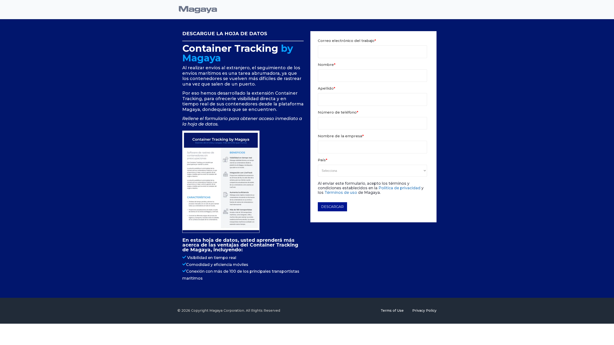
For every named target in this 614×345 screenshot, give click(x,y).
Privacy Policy (424, 310)
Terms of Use (393, 310)
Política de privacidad (399, 188)
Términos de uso (341, 192)
